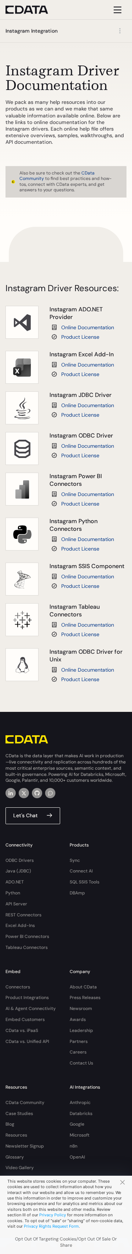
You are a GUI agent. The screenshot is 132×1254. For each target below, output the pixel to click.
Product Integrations (27, 997)
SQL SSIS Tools (84, 882)
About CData (83, 987)
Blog (10, 1124)
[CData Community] (50, 793)
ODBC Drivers (20, 860)
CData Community (25, 1102)
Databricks (81, 1113)
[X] (24, 793)
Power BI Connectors (27, 936)
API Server (16, 904)
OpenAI (77, 1157)
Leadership (81, 1030)
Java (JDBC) (18, 871)
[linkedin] (11, 793)
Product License (80, 337)
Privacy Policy (52, 1214)
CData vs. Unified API (27, 1041)
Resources (16, 1135)
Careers (78, 1052)
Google (77, 1124)
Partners (79, 1041)
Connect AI (81, 871)
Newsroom (81, 1008)
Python (13, 893)
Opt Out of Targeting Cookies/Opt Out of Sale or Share (66, 1242)
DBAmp (77, 893)
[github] (37, 793)
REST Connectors (23, 915)
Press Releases (85, 997)
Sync (75, 860)
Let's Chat (25, 815)
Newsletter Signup (25, 1146)
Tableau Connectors (27, 947)
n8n (73, 1146)
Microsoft (79, 1135)
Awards (78, 1019)
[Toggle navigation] (116, 9)
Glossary (15, 1157)
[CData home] (32, 9)
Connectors (18, 987)
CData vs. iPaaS (22, 1030)
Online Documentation (87, 327)
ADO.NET (15, 882)
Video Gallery (20, 1168)
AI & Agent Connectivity (31, 1008)
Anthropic (80, 1102)
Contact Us (81, 1063)
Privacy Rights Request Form (51, 1226)
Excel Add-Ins (20, 925)
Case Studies (19, 1113)
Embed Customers (25, 1019)
